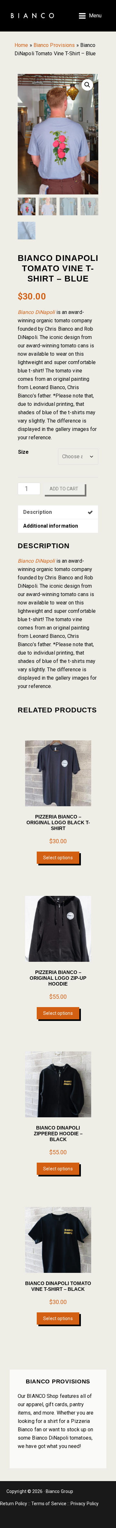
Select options (57, 857)
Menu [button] (95, 16)
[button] (87, 85)
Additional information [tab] (50, 526)
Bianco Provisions (54, 45)
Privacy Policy (85, 1503)
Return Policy (13, 1503)
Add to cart (64, 488)
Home (21, 45)
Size (23, 452)
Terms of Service (49, 1503)
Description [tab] (37, 512)
